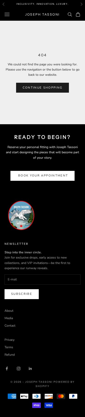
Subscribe (21, 294)
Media (9, 318)
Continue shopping (43, 88)
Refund (10, 355)
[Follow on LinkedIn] (30, 368)
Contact (10, 325)
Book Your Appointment (42, 176)
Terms (9, 347)
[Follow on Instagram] (18, 368)
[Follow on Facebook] (7, 368)
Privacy (10, 340)
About (9, 311)
